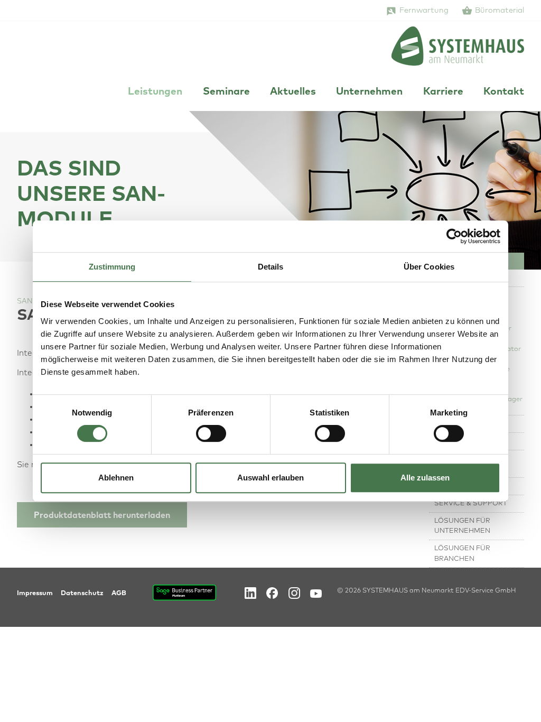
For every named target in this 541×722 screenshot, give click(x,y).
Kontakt (503, 92)
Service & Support (470, 503)
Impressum (35, 593)
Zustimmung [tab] (112, 266)
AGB (118, 593)
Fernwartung (424, 10)
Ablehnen (116, 477)
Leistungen (155, 92)
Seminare (226, 92)
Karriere (443, 92)
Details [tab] (271, 266)
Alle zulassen (425, 477)
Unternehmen (369, 92)
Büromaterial (499, 10)
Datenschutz (82, 593)
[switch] (211, 433)
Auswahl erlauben (270, 477)
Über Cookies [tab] (429, 266)
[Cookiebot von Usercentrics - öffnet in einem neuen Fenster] (454, 236)
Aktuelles (293, 92)
